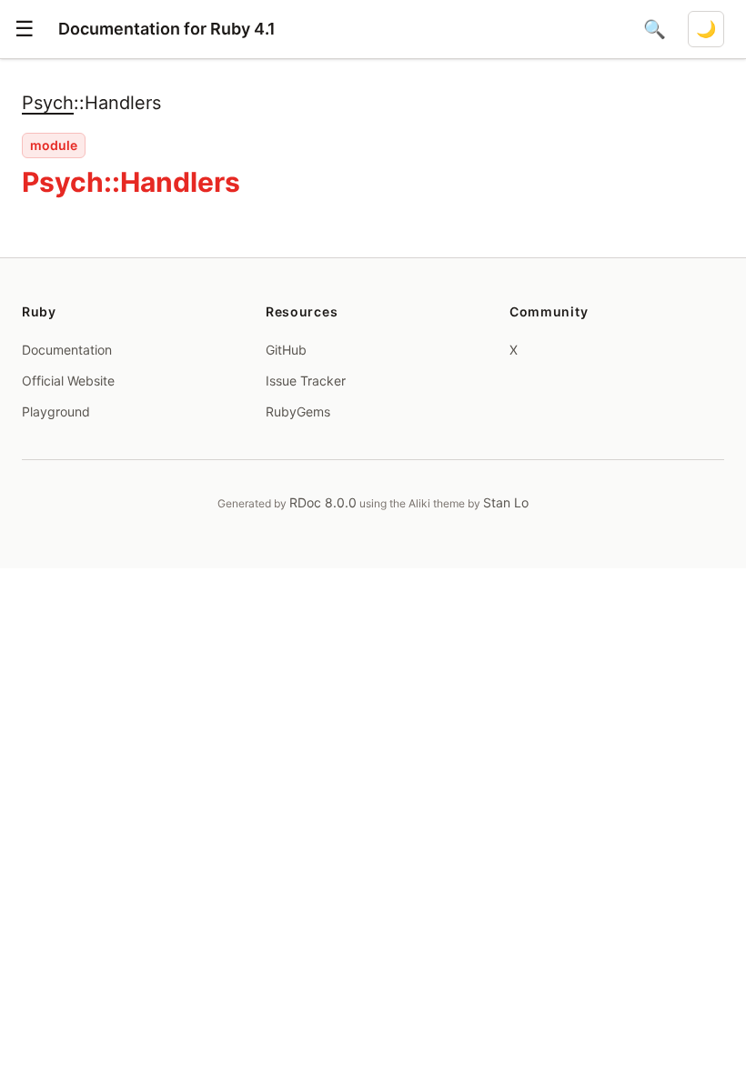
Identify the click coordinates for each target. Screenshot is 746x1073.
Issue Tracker (306, 380)
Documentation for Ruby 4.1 (167, 28)
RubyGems (298, 411)
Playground (56, 411)
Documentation (67, 349)
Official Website (68, 380)
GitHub (286, 349)
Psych (48, 103)
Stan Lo (506, 502)
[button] (25, 29)
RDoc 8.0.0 (323, 502)
